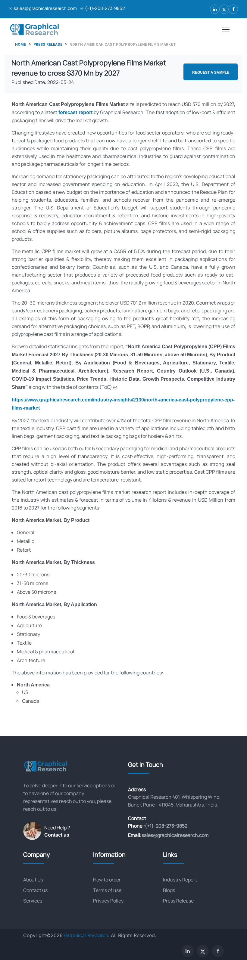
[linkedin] (214, 9)
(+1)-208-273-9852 (105, 8)
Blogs (169, 890)
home (20, 44)
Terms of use (107, 890)
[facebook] (233, 9)
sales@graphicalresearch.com (45, 8)
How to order (107, 879)
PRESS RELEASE (47, 44)
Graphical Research (86, 935)
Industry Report (180, 879)
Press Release (178, 900)
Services (32, 900)
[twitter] (224, 9)
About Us (33, 879)
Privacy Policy (108, 900)
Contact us (56, 835)
